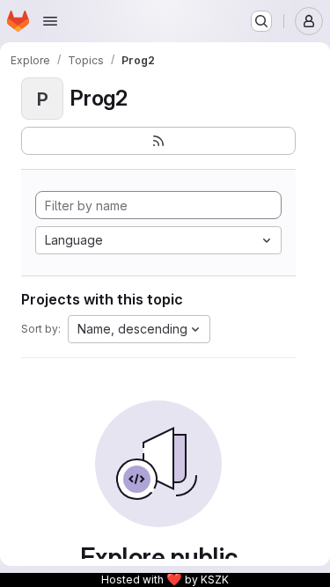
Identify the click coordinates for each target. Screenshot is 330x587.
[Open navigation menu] (50, 21)
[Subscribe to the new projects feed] (158, 141)
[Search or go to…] (261, 21)
